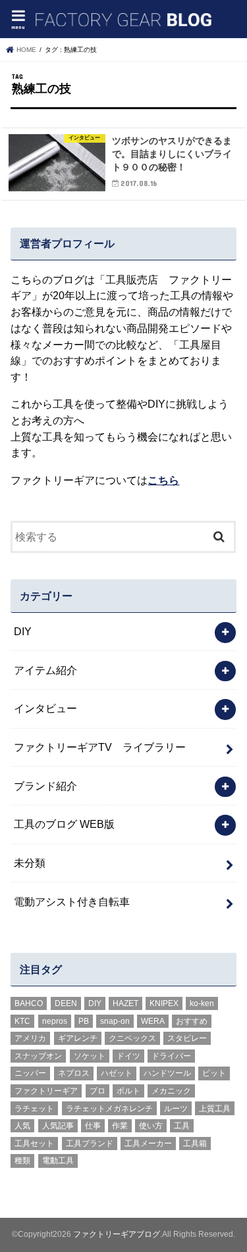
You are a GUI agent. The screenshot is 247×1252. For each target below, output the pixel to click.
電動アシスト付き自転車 (72, 901)
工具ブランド (89, 1143)
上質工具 (215, 1108)
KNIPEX (164, 1003)
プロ (97, 1091)
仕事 (93, 1125)
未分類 (29, 863)
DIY (23, 631)
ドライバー (171, 1056)
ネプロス (74, 1073)
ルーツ (176, 1108)
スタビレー (187, 1038)
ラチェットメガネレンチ (109, 1108)
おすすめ (191, 1021)
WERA (153, 1021)
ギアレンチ (77, 1038)
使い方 (151, 1125)
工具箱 (195, 1143)
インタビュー (45, 708)
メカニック (171, 1091)
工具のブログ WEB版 (64, 824)
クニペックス (132, 1038)
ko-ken (202, 1003)
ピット (214, 1073)
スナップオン (38, 1056)
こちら (163, 480)
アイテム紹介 (45, 670)
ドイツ (128, 1056)
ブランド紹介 (45, 786)
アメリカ (30, 1038)
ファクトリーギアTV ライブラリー (100, 747)
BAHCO (28, 1003)
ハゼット (116, 1073)
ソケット (89, 1056)
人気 (22, 1125)
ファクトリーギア (46, 1091)
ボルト (128, 1091)
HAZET (125, 1003)
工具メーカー (148, 1143)
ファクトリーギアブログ (116, 1234)
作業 (120, 1125)
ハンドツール (167, 1073)
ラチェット (34, 1108)
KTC (22, 1021)
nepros (54, 1021)
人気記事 (58, 1125)
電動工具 (58, 1160)
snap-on (115, 1021)
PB (83, 1021)
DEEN (66, 1003)
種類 (22, 1160)
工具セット (34, 1143)
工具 (182, 1125)
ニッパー (30, 1073)
